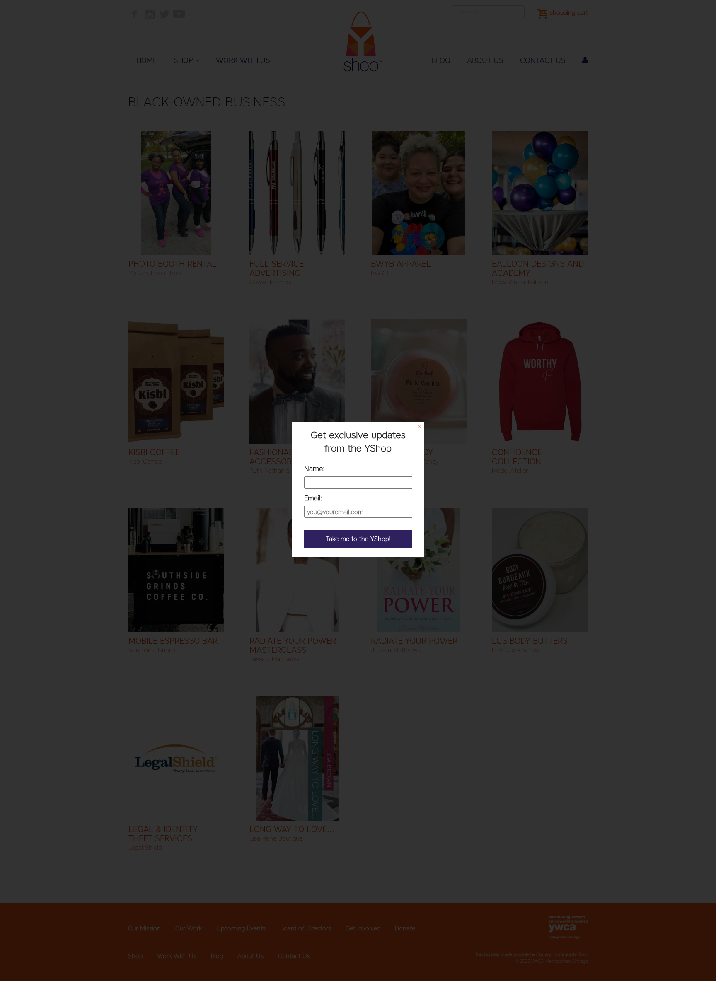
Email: (313, 498)
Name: (314, 468)
